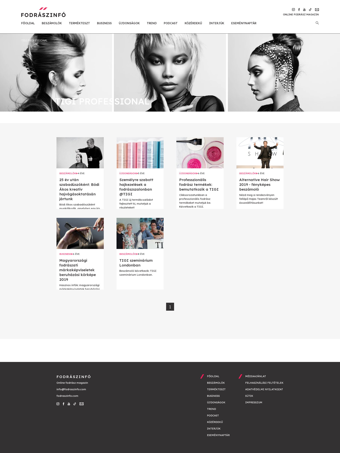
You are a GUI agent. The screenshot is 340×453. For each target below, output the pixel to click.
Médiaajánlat (255, 376)
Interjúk (216, 23)
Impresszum (253, 402)
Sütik (249, 395)
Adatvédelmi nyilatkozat (264, 389)
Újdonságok (129, 23)
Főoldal (28, 23)
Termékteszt (79, 23)
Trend (152, 23)
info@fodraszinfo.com (71, 389)
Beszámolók (52, 23)
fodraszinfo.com (67, 395)
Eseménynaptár (243, 23)
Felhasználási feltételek (264, 382)
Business (104, 23)
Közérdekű (193, 23)
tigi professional (34, 40)
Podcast (171, 23)
